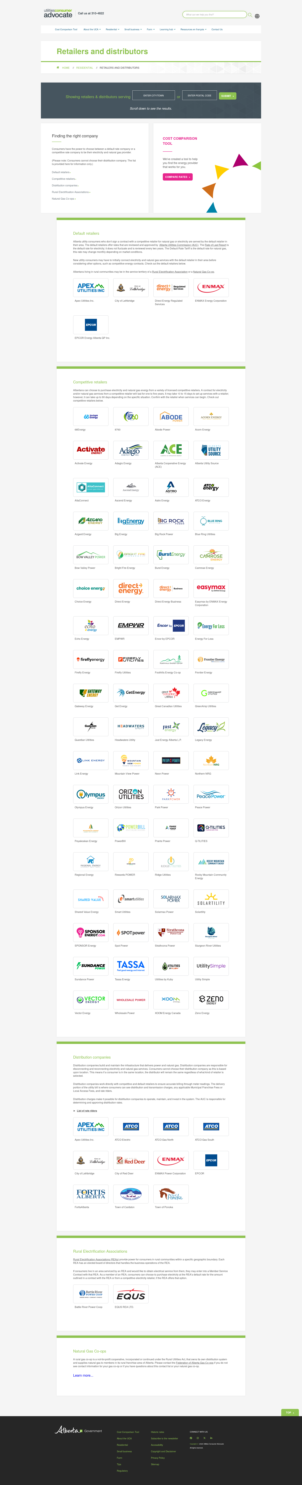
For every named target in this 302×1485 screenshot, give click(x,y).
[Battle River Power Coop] (91, 1293)
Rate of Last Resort (215, 245)
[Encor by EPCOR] (171, 625)
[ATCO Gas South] (211, 1126)
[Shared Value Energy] (91, 898)
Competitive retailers (63, 179)
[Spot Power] (131, 932)
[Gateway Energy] (91, 693)
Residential (111, 29)
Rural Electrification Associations (70, 192)
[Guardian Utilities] (91, 726)
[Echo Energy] (91, 625)
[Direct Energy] (131, 588)
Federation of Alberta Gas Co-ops (194, 1362)
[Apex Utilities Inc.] (91, 287)
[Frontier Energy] (211, 659)
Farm (149, 29)
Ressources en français (192, 29)
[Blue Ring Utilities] (211, 521)
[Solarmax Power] (171, 898)
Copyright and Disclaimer (163, 1451)
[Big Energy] (131, 521)
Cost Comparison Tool (66, 29)
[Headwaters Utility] (131, 726)
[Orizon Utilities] (131, 794)
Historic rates (157, 1431)
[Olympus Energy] (91, 794)
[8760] (131, 416)
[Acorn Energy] (211, 416)
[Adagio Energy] (131, 450)
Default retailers (61, 172)
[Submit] (250, 15)
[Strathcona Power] (171, 932)
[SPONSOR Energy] (91, 932)
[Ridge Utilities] (171, 861)
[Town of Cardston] (131, 1194)
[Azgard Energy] (91, 521)
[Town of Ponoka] (171, 1194)
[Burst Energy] (171, 554)
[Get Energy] (131, 693)
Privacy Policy (158, 1457)
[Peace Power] (211, 794)
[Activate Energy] (91, 450)
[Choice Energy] (91, 588)
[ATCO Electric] (131, 1126)
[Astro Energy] (171, 487)
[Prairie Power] (171, 828)
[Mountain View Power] (131, 760)
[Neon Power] (171, 760)
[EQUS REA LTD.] (131, 1293)
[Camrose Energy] (211, 554)
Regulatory (122, 1470)
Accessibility (157, 1444)
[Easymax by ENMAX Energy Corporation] (211, 588)
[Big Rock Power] (171, 521)
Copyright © (194, 1444)
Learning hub (166, 29)
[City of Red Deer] (131, 1160)
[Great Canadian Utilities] (171, 693)
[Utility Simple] (211, 966)
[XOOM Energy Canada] (171, 1000)
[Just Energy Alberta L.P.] (171, 726)
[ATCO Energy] (211, 487)
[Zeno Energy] (211, 1000)
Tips (119, 1464)
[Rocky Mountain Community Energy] (211, 861)
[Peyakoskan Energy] (91, 828)
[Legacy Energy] (211, 726)
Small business (131, 29)
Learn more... (83, 1375)
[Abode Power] (171, 416)
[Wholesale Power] (131, 1000)
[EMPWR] (131, 625)
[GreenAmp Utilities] (211, 693)
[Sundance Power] (91, 966)
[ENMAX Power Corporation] (171, 1160)
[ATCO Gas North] (171, 1126)
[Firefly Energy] (91, 659)
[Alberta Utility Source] (211, 450)
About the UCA (91, 29)
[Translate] (257, 16)
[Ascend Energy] (131, 487)
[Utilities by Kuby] (171, 966)
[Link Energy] (91, 760)
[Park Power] (171, 794)
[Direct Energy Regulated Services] (171, 287)
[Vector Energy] (91, 1000)
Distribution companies (65, 185)
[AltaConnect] (91, 487)
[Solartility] (211, 898)
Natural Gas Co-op (203, 271)
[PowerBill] (131, 828)
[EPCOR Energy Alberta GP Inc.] (91, 324)
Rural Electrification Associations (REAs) (96, 1259)
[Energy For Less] (211, 625)
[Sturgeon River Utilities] (211, 932)
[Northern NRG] (211, 760)
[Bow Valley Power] (91, 554)
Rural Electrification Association (170, 271)
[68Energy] (91, 416)
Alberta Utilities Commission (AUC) (179, 245)
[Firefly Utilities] (131, 659)
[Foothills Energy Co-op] (171, 659)
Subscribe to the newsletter (164, 1438)
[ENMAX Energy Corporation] (211, 287)
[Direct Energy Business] (171, 588)
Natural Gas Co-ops (63, 198)
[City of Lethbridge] (131, 287)
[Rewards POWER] (131, 861)
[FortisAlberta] (91, 1194)
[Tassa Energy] (131, 966)
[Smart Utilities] (131, 898)
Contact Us (217, 29)
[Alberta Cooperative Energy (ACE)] (171, 450)
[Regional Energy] (91, 861)
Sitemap (155, 1464)
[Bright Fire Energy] (131, 554)
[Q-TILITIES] (211, 828)
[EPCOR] (211, 1160)
